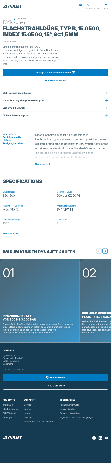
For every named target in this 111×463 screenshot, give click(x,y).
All (22, 19)
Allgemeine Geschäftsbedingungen (76, 417)
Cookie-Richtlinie (68, 409)
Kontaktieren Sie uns (55, 80)
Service (27, 404)
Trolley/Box (8, 404)
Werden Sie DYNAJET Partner (38, 421)
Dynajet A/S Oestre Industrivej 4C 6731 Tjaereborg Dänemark (13, 359)
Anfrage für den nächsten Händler (53, 72)
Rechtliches (67, 400)
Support (29, 400)
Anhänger (7, 417)
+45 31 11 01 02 (57, 377)
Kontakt (27, 413)
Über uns (28, 417)
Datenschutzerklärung (70, 413)
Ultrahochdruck (10, 409)
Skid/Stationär (10, 413)
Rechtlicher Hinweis (69, 404)
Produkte (9, 400)
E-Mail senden (57, 385)
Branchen (28, 409)
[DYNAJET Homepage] (12, 6)
